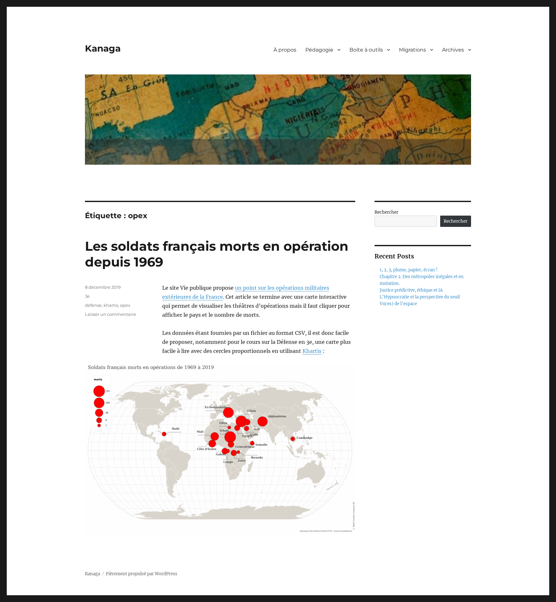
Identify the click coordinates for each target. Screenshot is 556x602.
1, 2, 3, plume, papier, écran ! (409, 270)
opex (125, 305)
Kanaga (103, 48)
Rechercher (386, 212)
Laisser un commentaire (110, 314)
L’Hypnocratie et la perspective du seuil (420, 297)
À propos (284, 50)
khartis (111, 305)
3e (87, 296)
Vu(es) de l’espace (398, 303)
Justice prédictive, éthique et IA (411, 290)
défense (93, 305)
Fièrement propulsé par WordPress (141, 574)
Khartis (311, 351)
